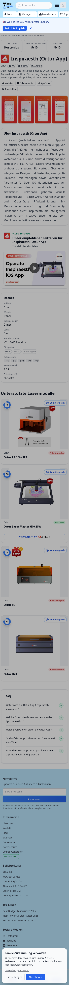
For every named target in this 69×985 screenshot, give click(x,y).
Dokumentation (27, 83)
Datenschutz (10, 847)
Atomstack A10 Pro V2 (15, 886)
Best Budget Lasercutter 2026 (19, 911)
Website (9, 83)
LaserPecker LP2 (12, 890)
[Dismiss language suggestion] (30, 28)
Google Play (10, 89)
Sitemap (7, 837)
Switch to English (15, 28)
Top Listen (9, 905)
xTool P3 (7, 871)
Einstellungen (14, 977)
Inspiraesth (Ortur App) (39, 58)
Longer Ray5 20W (12, 881)
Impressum (9, 842)
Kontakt (7, 828)
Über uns (8, 823)
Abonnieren (34, 799)
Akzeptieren (35, 977)
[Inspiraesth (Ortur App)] (5, 59)
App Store (45, 83)
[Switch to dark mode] (63, 5)
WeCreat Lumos (11, 876)
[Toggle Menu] (57, 5)
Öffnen (8, 315)
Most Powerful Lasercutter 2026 (20, 915)
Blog (5, 832)
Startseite (5, 35)
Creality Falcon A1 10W (15, 895)
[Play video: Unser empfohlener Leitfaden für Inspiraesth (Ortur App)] (34, 268)
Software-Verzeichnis (22, 35)
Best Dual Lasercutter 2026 (18, 920)
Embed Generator (13, 851)
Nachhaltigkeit (11, 856)
